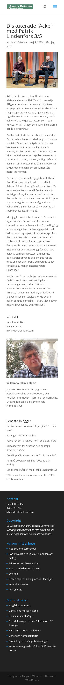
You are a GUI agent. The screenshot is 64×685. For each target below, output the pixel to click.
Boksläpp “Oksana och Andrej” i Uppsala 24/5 (31, 455)
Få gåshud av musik (20, 605)
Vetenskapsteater (18, 584)
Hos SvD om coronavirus (23, 548)
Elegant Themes (32, 676)
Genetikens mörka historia (23, 610)
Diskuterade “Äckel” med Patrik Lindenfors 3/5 (32, 469)
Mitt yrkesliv (15, 589)
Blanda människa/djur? (21, 616)
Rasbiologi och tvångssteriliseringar (28, 641)
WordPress (32, 680)
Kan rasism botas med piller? (25, 630)
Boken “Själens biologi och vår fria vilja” (30, 579)
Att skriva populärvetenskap (24, 563)
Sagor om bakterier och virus (25, 568)
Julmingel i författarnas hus (21, 435)
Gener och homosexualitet (23, 635)
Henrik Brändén (18, 42)
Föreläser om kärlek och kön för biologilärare (31, 440)
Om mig (13, 573)
